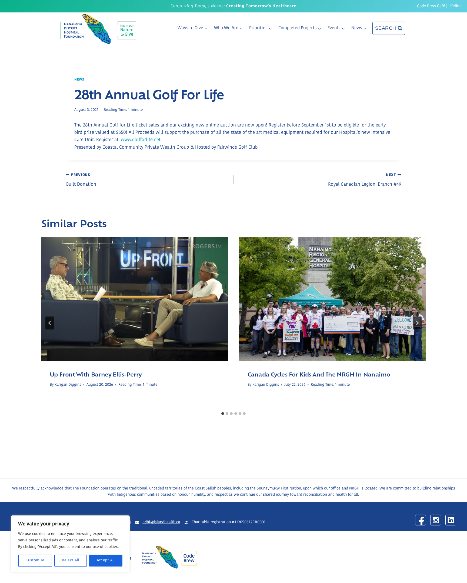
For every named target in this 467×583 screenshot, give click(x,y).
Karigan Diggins (68, 385)
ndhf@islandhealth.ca (161, 522)
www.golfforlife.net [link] (141, 140)
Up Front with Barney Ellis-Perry (96, 374)
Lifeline (455, 6)
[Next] (417, 323)
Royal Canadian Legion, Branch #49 (364, 180)
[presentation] (134, 299)
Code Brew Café (431, 6)
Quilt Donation (81, 180)
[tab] (222, 413)
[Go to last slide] (49, 323)
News (79, 79)
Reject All (70, 560)
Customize (35, 560)
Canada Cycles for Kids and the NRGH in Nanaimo (319, 374)
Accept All (106, 560)
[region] (70, 543)
